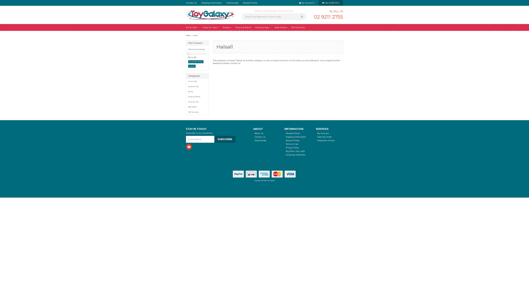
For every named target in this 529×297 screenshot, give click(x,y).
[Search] (303, 16)
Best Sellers (281, 27)
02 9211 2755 (328, 17)
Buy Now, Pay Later (295, 151)
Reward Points (250, 3)
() (331, 3)
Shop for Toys (210, 27)
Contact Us (191, 3)
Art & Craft (191, 27)
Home (188, 35)
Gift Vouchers (298, 27)
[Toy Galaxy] (211, 14)
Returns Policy (292, 140)
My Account (323, 133)
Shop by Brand (243, 27)
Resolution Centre (326, 140)
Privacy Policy (292, 147)
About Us (258, 133)
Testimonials (232, 3)
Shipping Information (211, 3)
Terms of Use (291, 144)
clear (192, 66)
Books (226, 27)
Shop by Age (193, 102)
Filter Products (195, 43)
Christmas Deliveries (295, 155)
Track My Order (324, 137)
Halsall (195, 35)
